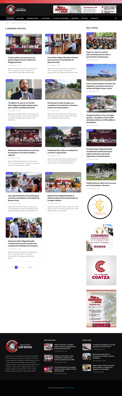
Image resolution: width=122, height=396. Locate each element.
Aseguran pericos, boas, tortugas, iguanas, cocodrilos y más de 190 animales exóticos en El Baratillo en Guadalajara (100, 118)
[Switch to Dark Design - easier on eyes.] (115, 1)
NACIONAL (20, 18)
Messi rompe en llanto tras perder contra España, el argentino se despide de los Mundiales (104, 367)
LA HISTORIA (45, 18)
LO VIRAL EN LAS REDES (61, 18)
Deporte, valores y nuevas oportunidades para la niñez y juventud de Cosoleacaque (98, 54)
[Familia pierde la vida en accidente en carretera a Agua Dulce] (63, 137)
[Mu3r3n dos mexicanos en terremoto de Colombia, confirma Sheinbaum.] (86, 356)
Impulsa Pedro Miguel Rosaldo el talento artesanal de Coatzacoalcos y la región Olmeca (63, 198)
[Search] (115, 18)
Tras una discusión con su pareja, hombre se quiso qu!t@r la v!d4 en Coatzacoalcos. (65, 369)
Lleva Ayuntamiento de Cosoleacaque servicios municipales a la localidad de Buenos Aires (23, 198)
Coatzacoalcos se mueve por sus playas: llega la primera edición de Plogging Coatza (22, 60)
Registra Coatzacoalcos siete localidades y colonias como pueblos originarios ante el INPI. (64, 358)
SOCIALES (84, 18)
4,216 (29, 267)
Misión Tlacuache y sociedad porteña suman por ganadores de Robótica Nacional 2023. (65, 346)
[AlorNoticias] (16, 9)
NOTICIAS (10, 18)
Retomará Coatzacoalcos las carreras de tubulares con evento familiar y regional (23, 152)
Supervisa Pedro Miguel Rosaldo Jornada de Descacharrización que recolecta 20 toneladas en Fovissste (23, 243)
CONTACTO (94, 18)
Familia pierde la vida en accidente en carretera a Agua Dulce (63, 151)
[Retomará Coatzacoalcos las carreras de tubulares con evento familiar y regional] (24, 137)
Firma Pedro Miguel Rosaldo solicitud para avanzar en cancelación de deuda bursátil (63, 60)
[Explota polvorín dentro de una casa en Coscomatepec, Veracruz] (101, 171)
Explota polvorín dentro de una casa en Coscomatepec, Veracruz (101, 184)
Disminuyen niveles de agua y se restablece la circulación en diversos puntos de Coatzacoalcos (63, 105)
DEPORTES (74, 18)
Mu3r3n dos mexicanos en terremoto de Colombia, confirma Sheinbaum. (103, 356)
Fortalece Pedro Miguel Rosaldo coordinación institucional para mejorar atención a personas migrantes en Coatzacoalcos (99, 152)
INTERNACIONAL (32, 18)
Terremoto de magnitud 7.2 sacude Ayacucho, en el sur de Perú (104, 345)
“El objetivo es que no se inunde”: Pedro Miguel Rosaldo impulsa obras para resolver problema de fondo (23, 105)
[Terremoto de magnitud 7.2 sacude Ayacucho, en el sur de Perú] (86, 347)
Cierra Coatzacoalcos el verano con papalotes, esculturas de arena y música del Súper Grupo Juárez (101, 86)
